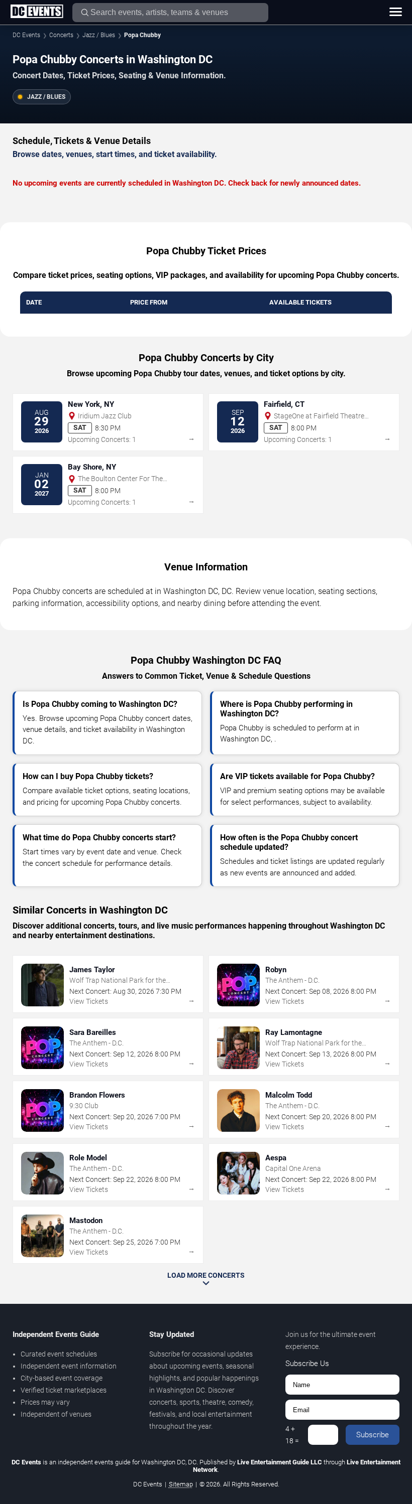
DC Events (26, 35)
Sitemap (181, 1484)
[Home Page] (36, 12)
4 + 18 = (292, 1435)
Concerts (61, 35)
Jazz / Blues (98, 35)
